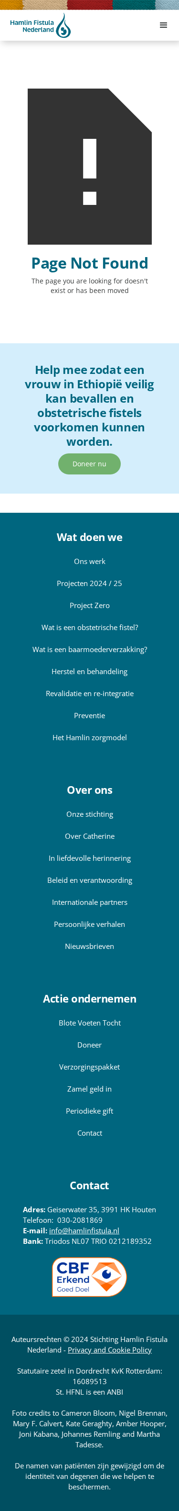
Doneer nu (89, 463)
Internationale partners (89, 902)
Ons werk (89, 561)
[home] (41, 25)
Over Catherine (90, 836)
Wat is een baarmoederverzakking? (89, 649)
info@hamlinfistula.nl (84, 1230)
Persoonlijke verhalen (89, 924)
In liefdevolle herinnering (90, 858)
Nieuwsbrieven (89, 946)
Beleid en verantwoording (89, 880)
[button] (163, 25)
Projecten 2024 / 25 (89, 583)
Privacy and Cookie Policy (110, 1349)
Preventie (89, 715)
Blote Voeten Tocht (90, 1022)
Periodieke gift (89, 1111)
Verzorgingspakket (89, 1066)
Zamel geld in (89, 1089)
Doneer (89, 1044)
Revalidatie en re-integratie (90, 693)
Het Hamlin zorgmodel (90, 737)
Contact (89, 1133)
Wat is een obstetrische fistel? (90, 627)
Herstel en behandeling (89, 671)
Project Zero (90, 605)
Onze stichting (89, 814)
